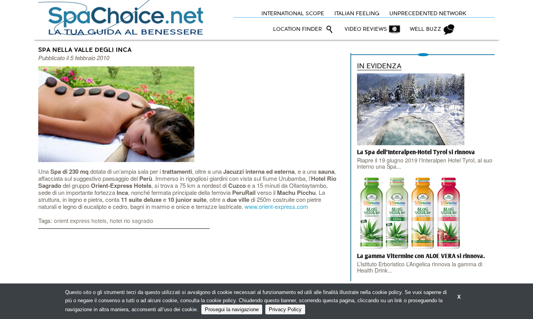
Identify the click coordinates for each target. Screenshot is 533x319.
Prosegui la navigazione (232, 309)
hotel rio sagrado (131, 221)
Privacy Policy (285, 309)
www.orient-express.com (276, 206)
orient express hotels (80, 221)
